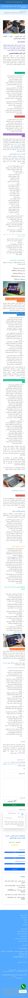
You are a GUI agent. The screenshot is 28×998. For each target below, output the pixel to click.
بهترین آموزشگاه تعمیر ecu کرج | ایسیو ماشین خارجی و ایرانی (14, 991)
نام (24, 768)
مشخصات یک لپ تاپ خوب (21, 938)
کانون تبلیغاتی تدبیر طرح (11, 978)
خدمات (25, 922)
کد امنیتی (22, 798)
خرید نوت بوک (24, 936)
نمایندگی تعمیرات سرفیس (8, 971)
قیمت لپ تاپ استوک (22, 933)
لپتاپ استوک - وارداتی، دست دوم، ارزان (15, 894)
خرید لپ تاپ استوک (15, 144)
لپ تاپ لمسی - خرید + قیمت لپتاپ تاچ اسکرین (15, 882)
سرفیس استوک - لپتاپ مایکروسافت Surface (16, 898)
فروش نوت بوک (15, 450)
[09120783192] (23, 986)
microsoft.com (6, 658)
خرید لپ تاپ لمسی (22, 941)
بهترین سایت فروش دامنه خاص (8, 992)
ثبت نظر (14, 805)
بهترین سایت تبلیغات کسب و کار (7, 989)
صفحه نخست (24, 917)
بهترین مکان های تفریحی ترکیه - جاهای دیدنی (16, 988)
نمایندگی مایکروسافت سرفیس (20, 971)
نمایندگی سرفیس (23, 11)
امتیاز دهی (14, 869)
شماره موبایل (22, 773)
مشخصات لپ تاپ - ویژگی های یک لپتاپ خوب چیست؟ (15, 886)
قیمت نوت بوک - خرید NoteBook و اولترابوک (16, 891)
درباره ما (25, 919)
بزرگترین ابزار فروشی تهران (9, 995)
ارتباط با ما (25, 924)
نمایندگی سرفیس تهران (22, 970)
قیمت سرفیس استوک (22, 931)
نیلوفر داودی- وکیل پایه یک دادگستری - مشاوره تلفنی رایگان (15, 993)
